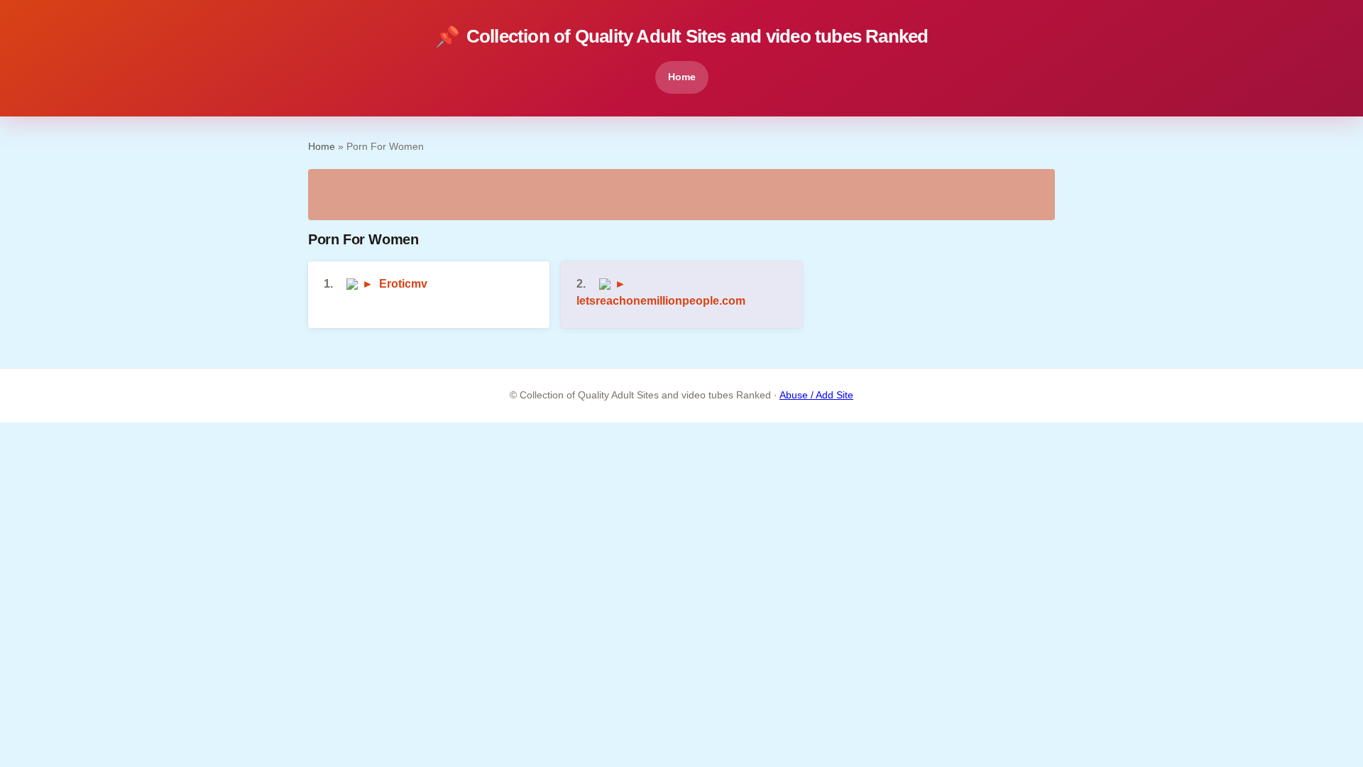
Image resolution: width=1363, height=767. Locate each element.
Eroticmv (403, 284)
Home (682, 76)
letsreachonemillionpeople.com (660, 301)
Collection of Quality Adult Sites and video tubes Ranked (682, 37)
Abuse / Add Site (816, 395)
